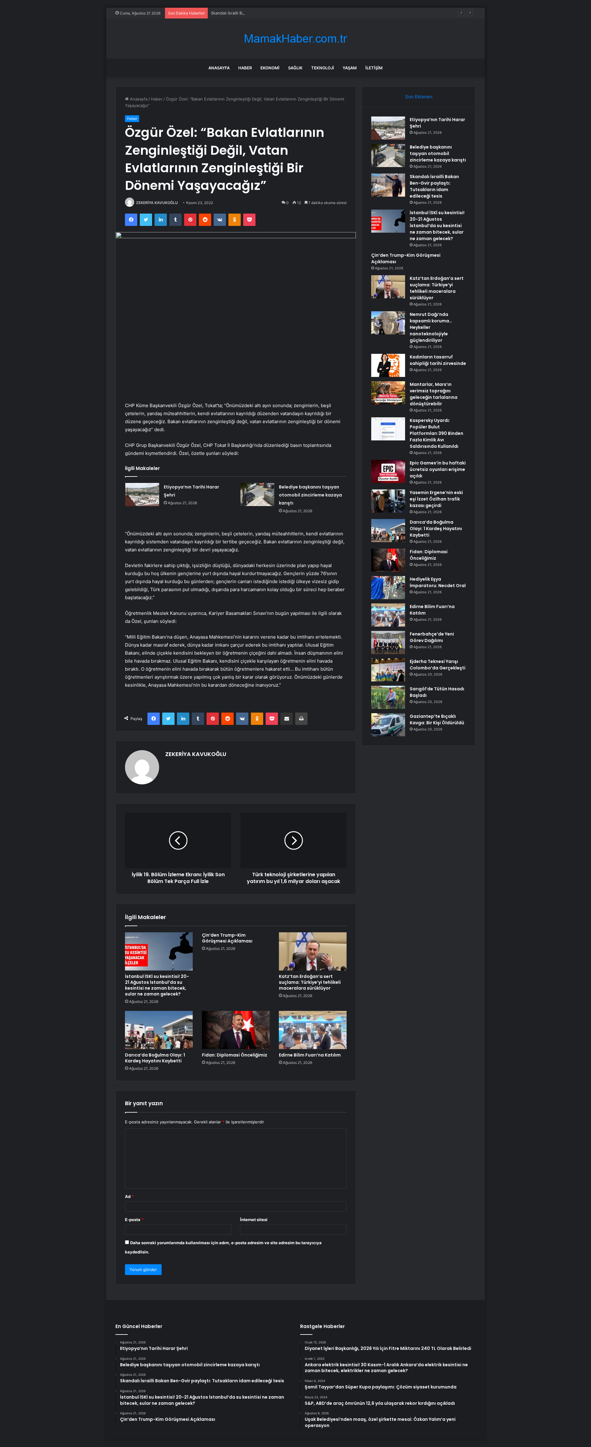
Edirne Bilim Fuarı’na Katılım (310, 1055)
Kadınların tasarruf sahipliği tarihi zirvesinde (438, 360)
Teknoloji (322, 67)
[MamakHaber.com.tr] (295, 38)
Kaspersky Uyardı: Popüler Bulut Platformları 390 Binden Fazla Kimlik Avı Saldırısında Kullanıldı (436, 433)
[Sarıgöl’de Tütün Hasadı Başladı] (388, 697)
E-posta (134, 1219)
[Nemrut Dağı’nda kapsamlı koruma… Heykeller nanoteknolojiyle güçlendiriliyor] (388, 322)
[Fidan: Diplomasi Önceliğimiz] (236, 1030)
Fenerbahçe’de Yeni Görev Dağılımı (432, 637)
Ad (129, 1196)
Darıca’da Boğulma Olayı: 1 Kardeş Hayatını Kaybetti (155, 1058)
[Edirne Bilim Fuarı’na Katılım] (313, 1030)
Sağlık (295, 67)
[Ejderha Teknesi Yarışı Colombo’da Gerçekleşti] (388, 669)
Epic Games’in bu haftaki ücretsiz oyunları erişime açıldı (438, 469)
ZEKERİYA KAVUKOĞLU (157, 202)
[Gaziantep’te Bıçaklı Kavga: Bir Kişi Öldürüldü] (388, 724)
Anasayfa (219, 67)
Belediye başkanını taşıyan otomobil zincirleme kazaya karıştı (310, 495)
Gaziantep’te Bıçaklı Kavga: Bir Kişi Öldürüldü (437, 719)
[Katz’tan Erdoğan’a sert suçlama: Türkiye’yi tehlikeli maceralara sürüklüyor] (313, 951)
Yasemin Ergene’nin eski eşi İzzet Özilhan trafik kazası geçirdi (436, 499)
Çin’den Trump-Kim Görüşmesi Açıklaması (227, 938)
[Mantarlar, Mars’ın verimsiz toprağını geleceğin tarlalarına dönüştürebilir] (388, 392)
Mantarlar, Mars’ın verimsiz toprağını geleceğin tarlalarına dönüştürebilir (433, 394)
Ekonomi (269, 67)
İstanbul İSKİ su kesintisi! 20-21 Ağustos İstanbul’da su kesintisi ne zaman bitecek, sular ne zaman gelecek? (157, 985)
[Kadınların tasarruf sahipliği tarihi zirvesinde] (388, 365)
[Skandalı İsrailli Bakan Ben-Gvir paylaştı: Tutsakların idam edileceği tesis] (388, 185)
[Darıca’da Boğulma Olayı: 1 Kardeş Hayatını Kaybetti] (159, 1030)
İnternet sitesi (253, 1219)
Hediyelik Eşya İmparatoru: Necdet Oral (438, 582)
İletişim (374, 67)
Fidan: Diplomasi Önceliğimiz (234, 1055)
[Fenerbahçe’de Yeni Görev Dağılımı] (388, 642)
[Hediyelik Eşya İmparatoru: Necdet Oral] (388, 587)
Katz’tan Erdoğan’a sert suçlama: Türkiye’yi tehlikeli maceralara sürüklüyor (310, 982)
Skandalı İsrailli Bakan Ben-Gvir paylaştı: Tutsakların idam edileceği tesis (279, 12)
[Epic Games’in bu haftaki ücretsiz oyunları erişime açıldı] (388, 471)
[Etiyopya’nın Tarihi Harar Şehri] (142, 494)
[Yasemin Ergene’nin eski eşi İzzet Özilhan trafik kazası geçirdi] (388, 501)
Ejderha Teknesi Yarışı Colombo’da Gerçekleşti (437, 664)
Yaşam (350, 67)
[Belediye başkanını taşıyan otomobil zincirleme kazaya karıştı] (257, 494)
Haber (245, 67)
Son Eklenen (418, 97)
